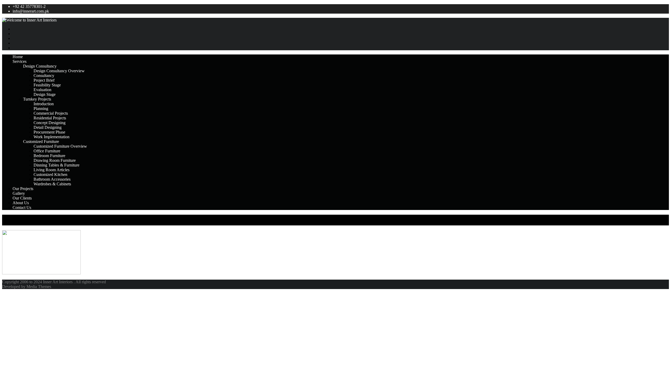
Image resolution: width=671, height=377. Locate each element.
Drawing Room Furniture (55, 160)
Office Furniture (47, 151)
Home (18, 56)
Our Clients (22, 198)
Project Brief (44, 80)
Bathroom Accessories (52, 179)
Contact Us (22, 207)
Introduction (44, 104)
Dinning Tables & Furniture (56, 165)
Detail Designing (48, 127)
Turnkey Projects (37, 99)
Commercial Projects (51, 113)
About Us (21, 203)
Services (19, 61)
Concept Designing (50, 122)
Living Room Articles (51, 170)
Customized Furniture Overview (60, 146)
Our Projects (23, 188)
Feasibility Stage (47, 85)
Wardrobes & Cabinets (52, 184)
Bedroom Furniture (49, 155)
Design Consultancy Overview (59, 71)
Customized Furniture (41, 141)
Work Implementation (51, 137)
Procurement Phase (49, 132)
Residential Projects (50, 118)
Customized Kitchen (50, 174)
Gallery (19, 193)
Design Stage (45, 94)
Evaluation (42, 89)
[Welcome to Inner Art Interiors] (335, 20)
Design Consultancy (40, 66)
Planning (41, 108)
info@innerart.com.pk (31, 11)
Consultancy (44, 75)
